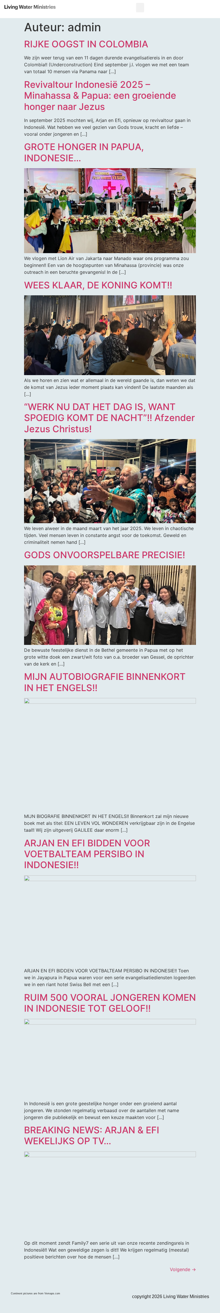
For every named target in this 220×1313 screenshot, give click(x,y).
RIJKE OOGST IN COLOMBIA (86, 44)
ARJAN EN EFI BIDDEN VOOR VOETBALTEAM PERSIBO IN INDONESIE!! (87, 854)
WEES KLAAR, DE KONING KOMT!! (98, 285)
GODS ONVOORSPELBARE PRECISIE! (104, 555)
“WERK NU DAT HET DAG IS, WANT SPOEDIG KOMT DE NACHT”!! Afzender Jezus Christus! (109, 418)
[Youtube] (37, 1283)
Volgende (183, 1269)
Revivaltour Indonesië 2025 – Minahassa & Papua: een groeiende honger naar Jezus (100, 95)
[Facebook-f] (26, 1283)
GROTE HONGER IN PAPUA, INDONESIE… (84, 152)
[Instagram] (14, 1283)
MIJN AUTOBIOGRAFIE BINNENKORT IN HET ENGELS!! (105, 682)
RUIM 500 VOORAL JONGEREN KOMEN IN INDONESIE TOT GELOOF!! (110, 1003)
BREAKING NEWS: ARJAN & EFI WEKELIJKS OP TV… (91, 1135)
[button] (140, 7)
